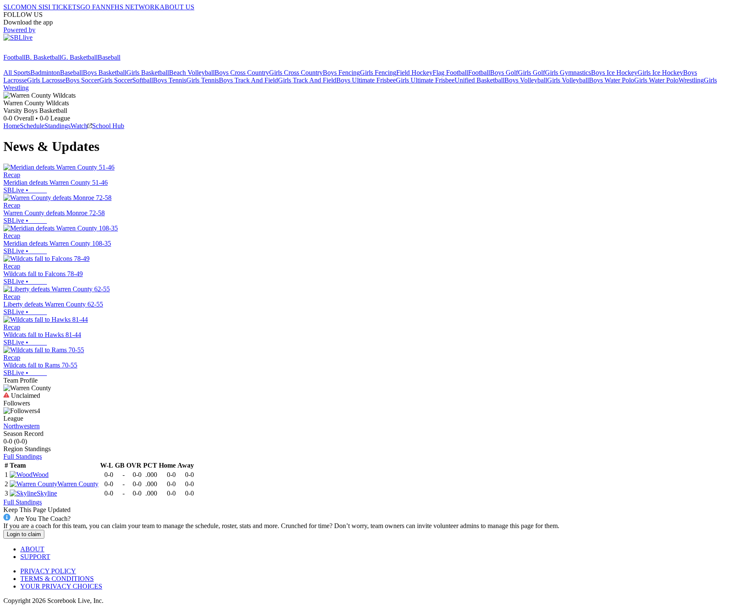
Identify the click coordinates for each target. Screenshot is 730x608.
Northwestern (21, 426)
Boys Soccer (82, 80)
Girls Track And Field (307, 80)
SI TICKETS (62, 7)
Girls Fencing (378, 72)
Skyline (47, 493)
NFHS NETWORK (133, 7)
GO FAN (93, 7)
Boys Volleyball (525, 80)
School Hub (108, 125)
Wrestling (691, 80)
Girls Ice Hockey (660, 72)
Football (14, 57)
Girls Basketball (147, 72)
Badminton (45, 72)
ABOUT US (177, 7)
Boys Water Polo (611, 80)
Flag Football (450, 72)
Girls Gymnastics (568, 72)
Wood (41, 474)
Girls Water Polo (656, 80)
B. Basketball (43, 57)
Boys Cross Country (242, 72)
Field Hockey (414, 72)
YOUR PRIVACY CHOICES (61, 586)
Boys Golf (504, 72)
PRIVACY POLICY (48, 571)
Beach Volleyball (192, 72)
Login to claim (24, 534)
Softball (142, 80)
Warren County (77, 483)
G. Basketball (79, 57)
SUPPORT (35, 556)
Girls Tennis (202, 80)
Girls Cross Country (296, 72)
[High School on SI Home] (35, 49)
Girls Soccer (115, 80)
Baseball (109, 57)
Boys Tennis (169, 80)
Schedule (32, 125)
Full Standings (22, 456)
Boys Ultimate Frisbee (366, 80)
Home (11, 125)
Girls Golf (531, 72)
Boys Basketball (104, 72)
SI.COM (15, 7)
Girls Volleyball (568, 80)
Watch (79, 125)
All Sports (16, 72)
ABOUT (32, 549)
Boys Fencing (341, 72)
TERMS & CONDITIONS (57, 578)
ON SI (35, 7)
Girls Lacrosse (46, 80)
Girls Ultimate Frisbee (425, 80)
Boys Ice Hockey (614, 72)
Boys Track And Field (248, 80)
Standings (57, 125)
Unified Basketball (479, 80)
